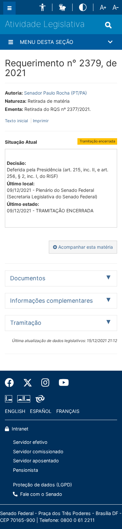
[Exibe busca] (108, 25)
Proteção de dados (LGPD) (42, 484)
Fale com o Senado (40, 494)
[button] (42, 7)
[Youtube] (61, 383)
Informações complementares (51, 300)
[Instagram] (45, 383)
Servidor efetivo (30, 442)
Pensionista (25, 470)
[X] (28, 383)
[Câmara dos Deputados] (10, 399)
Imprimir (41, 120)
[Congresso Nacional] (24, 399)
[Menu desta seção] (10, 42)
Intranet (19, 428)
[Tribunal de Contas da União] (39, 399)
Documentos (27, 278)
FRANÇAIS (67, 411)
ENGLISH (15, 411)
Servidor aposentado (36, 460)
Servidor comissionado (38, 451)
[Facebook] (12, 383)
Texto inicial (17, 120)
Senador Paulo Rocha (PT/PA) (55, 93)
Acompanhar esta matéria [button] (85, 247)
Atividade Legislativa (45, 24)
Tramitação (25, 322)
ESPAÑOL (40, 411)
